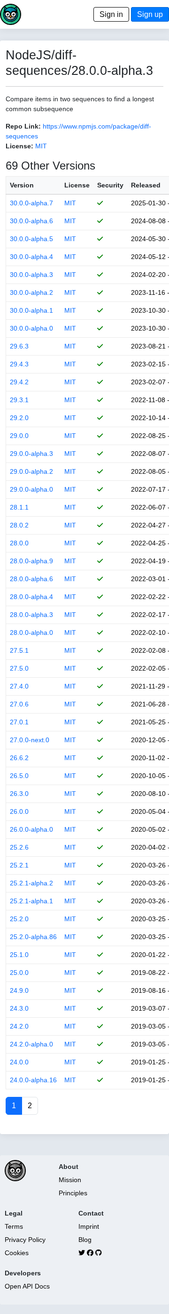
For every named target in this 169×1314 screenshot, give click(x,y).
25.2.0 (19, 919)
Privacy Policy (25, 1239)
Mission (70, 1180)
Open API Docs (27, 1286)
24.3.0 (19, 1008)
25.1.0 (19, 954)
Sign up (150, 14)
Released (146, 185)
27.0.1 (19, 722)
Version (22, 185)
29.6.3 (19, 346)
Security (110, 185)
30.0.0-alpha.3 (31, 274)
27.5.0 (19, 668)
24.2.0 (19, 1026)
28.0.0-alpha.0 (31, 632)
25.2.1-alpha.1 (31, 901)
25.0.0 (19, 972)
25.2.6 (19, 847)
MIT (41, 146)
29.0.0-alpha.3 (31, 453)
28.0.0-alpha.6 (31, 579)
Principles (73, 1193)
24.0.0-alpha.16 (33, 1080)
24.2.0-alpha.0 (31, 1044)
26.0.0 (19, 811)
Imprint (88, 1226)
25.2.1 (19, 865)
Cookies (17, 1253)
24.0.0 (19, 1062)
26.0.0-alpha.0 (31, 829)
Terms (14, 1226)
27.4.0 (19, 686)
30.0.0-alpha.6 (31, 221)
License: (19, 146)
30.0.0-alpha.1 (31, 310)
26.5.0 (19, 775)
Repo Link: (23, 126)
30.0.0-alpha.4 (31, 256)
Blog (85, 1239)
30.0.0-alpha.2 (31, 292)
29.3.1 (19, 400)
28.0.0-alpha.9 (31, 561)
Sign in (111, 14)
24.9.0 (19, 990)
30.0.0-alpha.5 (31, 239)
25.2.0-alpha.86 (33, 937)
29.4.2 (19, 382)
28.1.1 (19, 507)
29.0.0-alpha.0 (31, 489)
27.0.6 (19, 704)
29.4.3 (19, 364)
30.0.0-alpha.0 (31, 328)
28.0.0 (19, 543)
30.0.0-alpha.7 (31, 203)
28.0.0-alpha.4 (31, 596)
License (77, 185)
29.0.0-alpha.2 (31, 471)
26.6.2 (19, 758)
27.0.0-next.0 (29, 740)
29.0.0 (19, 435)
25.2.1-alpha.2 (31, 883)
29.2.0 (19, 418)
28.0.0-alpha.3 (31, 614)
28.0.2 (19, 525)
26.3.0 (19, 793)
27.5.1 (19, 650)
